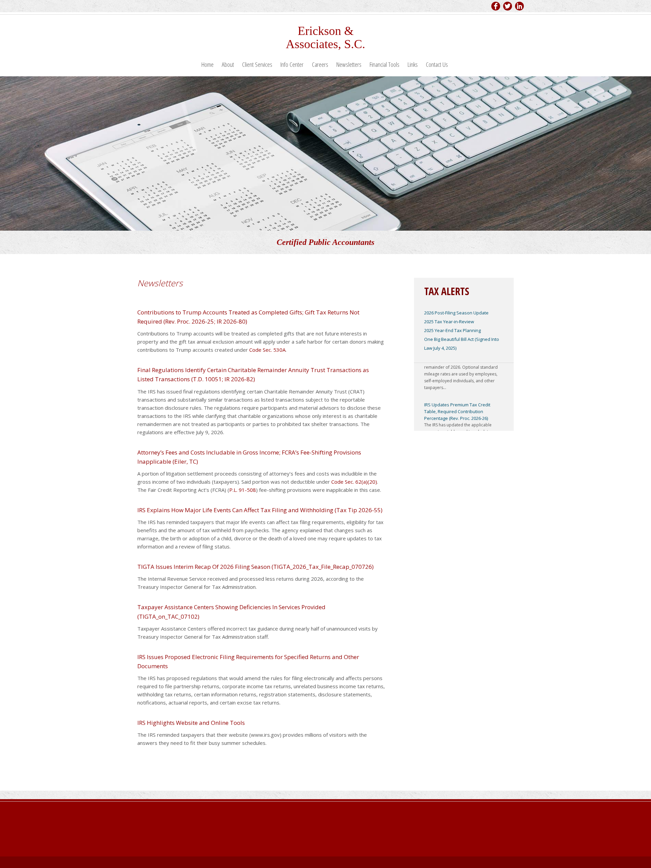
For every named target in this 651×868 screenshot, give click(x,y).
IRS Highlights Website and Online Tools (191, 723)
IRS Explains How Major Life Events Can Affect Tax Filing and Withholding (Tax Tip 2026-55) (259, 510)
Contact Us (437, 64)
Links (413, 64)
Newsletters (348, 64)
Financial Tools (384, 64)
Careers (320, 64)
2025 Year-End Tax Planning (452, 330)
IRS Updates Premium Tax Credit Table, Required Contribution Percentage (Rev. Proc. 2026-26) (457, 404)
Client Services (257, 64)
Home (207, 64)
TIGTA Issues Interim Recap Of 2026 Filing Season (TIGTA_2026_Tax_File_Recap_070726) (255, 567)
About (228, 64)
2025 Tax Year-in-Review (449, 322)
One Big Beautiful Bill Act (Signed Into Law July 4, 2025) (461, 343)
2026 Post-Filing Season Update (456, 313)
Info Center (291, 64)
